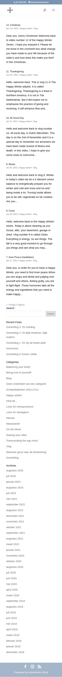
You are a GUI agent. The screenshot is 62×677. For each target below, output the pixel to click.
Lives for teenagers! (17, 412)
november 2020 (15, 555)
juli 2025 (11, 476)
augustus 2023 (14, 487)
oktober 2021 (13, 527)
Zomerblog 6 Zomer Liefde (21, 354)
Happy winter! (26, 28)
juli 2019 (11, 612)
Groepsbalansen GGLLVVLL (22, 389)
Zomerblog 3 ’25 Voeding (20, 327)
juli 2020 (11, 572)
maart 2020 (12, 595)
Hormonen (12, 348)
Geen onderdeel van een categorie (26, 383)
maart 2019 (12, 635)
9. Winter (10, 164)
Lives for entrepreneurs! (20, 406)
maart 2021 (12, 544)
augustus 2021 (14, 538)
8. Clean (10, 211)
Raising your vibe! (16, 435)
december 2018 (15, 652)
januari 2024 (13, 481)
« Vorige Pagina (15, 304)
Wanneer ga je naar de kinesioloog (26, 452)
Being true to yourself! (18, 372)
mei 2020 (11, 584)
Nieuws (10, 418)
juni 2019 (11, 618)
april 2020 (12, 589)
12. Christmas (13, 25)
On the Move (13, 429)
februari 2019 (13, 640)
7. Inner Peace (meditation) (20, 257)
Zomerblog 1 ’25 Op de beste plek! (26, 342)
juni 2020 (11, 578)
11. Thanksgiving (15, 71)
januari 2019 (13, 646)
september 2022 (15, 504)
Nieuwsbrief (13, 423)
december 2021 (15, 516)
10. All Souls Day (15, 118)
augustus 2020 (14, 567)
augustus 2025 (14, 470)
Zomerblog (12, 457)
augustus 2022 (14, 510)
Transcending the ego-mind (22, 440)
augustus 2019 (14, 606)
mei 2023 (11, 498)
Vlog (36, 28)
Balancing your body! (18, 367)
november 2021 (15, 521)
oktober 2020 (13, 561)
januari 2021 (13, 550)
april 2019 (12, 629)
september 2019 (15, 601)
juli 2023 (11, 493)
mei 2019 (11, 623)
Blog (8, 378)
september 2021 (15, 532)
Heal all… (11, 401)
